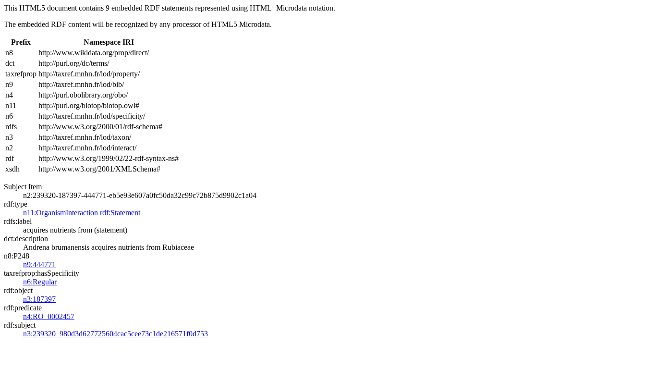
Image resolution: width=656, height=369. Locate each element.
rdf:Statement (120, 213)
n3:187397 (39, 299)
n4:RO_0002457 (48, 316)
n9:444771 (39, 264)
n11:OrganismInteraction (60, 213)
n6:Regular (40, 282)
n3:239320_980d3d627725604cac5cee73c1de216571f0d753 (115, 334)
